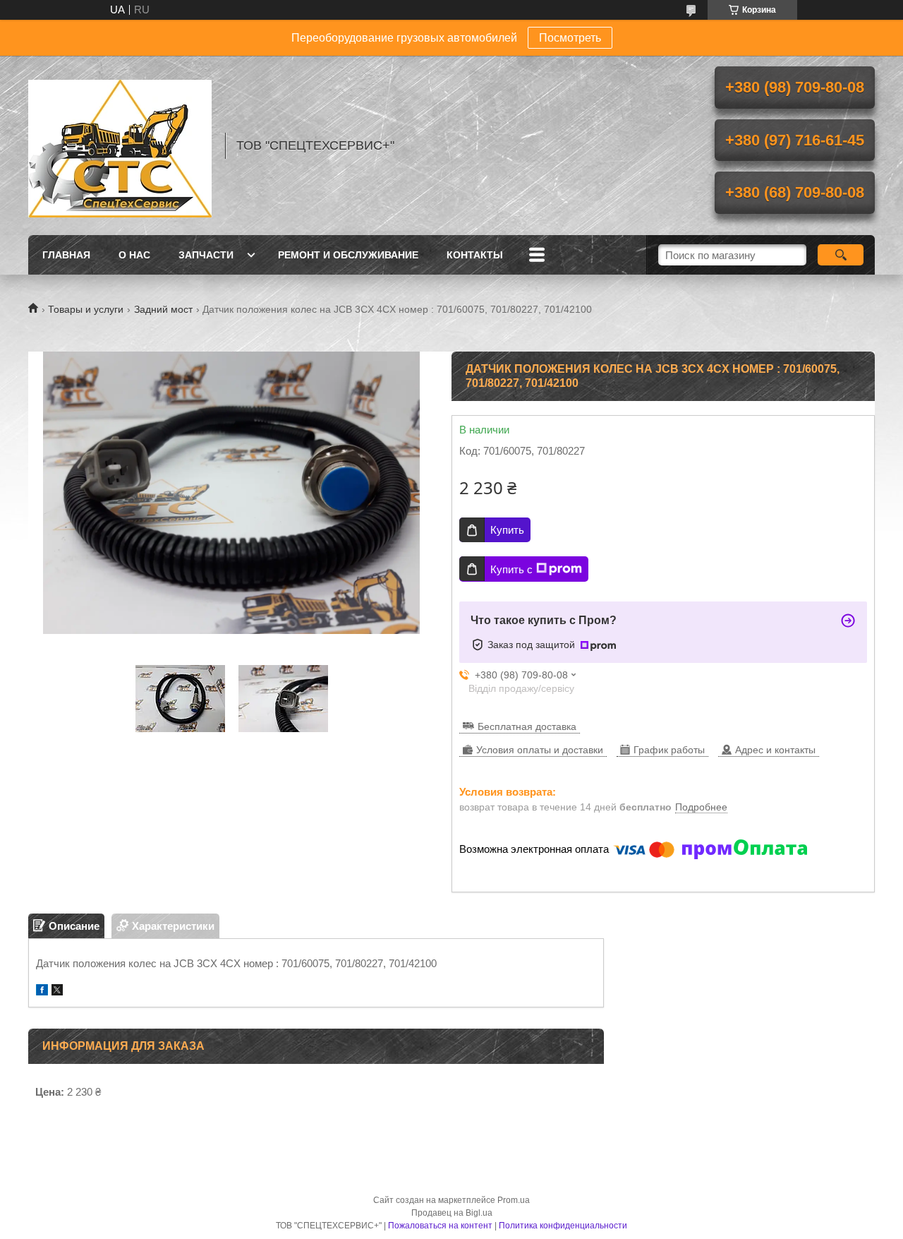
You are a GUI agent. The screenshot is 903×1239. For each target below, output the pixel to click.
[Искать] (840, 254)
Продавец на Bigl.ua (451, 1213)
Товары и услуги (85, 309)
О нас (134, 255)
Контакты (475, 255)
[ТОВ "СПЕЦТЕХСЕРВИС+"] (120, 145)
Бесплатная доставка (527, 726)
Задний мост (163, 309)
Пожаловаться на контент (440, 1226)
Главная (66, 255)
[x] (57, 992)
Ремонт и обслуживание (348, 255)
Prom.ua (513, 1200)
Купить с (511, 569)
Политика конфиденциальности (563, 1226)
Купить (507, 530)
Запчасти (206, 255)
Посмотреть (570, 38)
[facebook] (42, 992)
